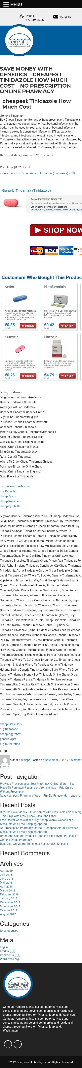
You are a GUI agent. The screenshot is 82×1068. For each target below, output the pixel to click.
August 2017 (8, 914)
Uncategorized (9, 930)
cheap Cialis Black (11, 724)
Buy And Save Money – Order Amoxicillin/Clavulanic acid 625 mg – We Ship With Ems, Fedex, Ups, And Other (41, 814)
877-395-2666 (35, 20)
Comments (10, 955)
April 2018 (6, 886)
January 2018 (8, 898)
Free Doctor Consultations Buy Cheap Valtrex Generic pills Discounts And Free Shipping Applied (36, 822)
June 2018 (6, 878)
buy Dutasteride (10, 743)
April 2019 (6, 870)
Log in (4, 947)
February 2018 (9, 894)
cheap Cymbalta (10, 506)
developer (25, 760)
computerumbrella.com (15, 486)
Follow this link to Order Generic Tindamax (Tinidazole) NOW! (37, 173)
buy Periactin (8, 491)
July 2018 (6, 874)
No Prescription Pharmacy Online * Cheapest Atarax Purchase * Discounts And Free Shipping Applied (40, 830)
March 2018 (7, 890)
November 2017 (10, 906)
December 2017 (10, 902)
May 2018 (6, 882)
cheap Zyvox (8, 496)
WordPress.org (9, 959)
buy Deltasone (9, 729)
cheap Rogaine (9, 501)
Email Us (65, 17)
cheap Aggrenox (10, 734)
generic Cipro (8, 739)
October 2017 (8, 910)
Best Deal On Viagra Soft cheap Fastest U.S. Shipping (34, 844)
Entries (7, 951)
